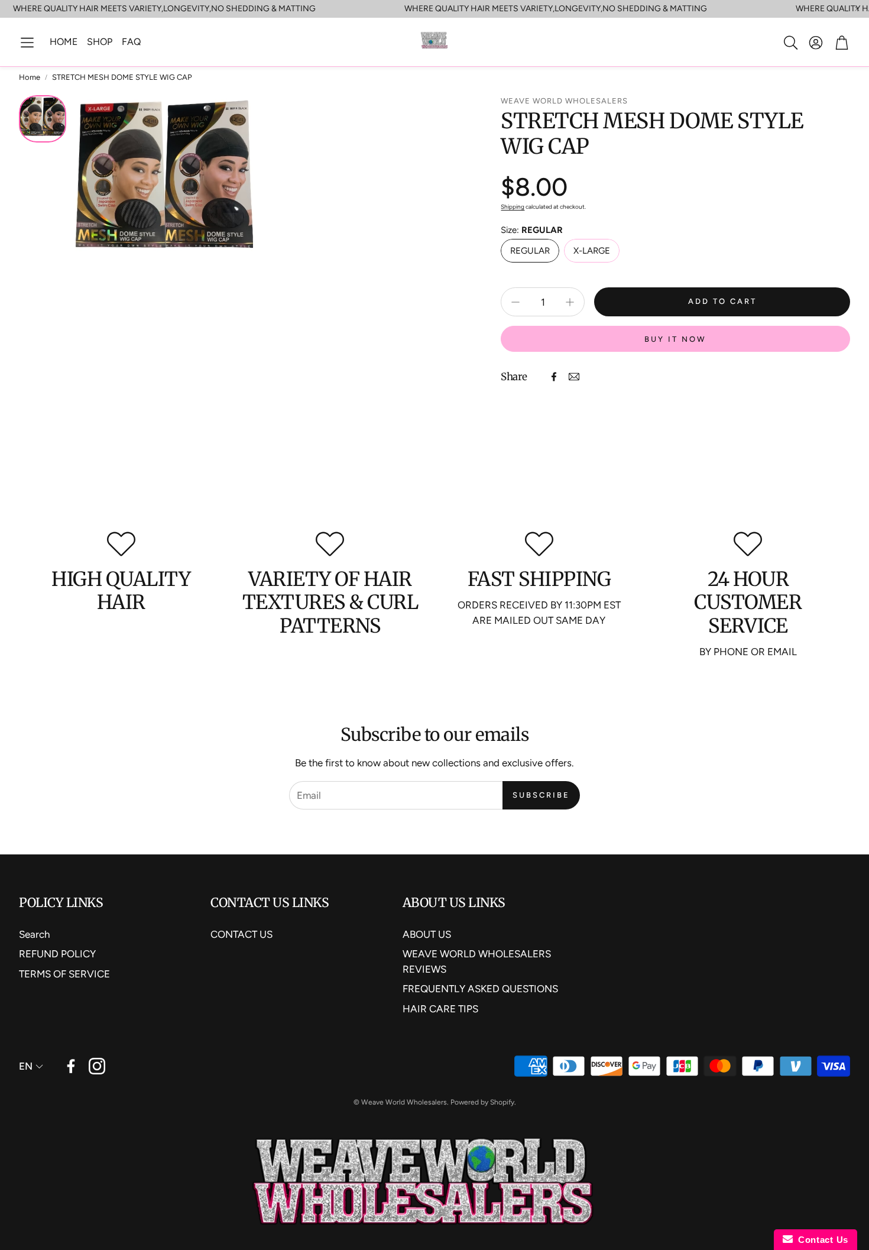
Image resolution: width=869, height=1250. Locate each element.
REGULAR (530, 250)
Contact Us (820, 1240)
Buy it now (675, 339)
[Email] (574, 376)
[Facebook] (554, 376)
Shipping (512, 207)
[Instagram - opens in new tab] (97, 1066)
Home (29, 77)
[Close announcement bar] (857, 9)
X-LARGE (591, 250)
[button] (27, 42)
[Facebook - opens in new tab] (71, 1066)
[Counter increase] (570, 302)
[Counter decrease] (515, 302)
